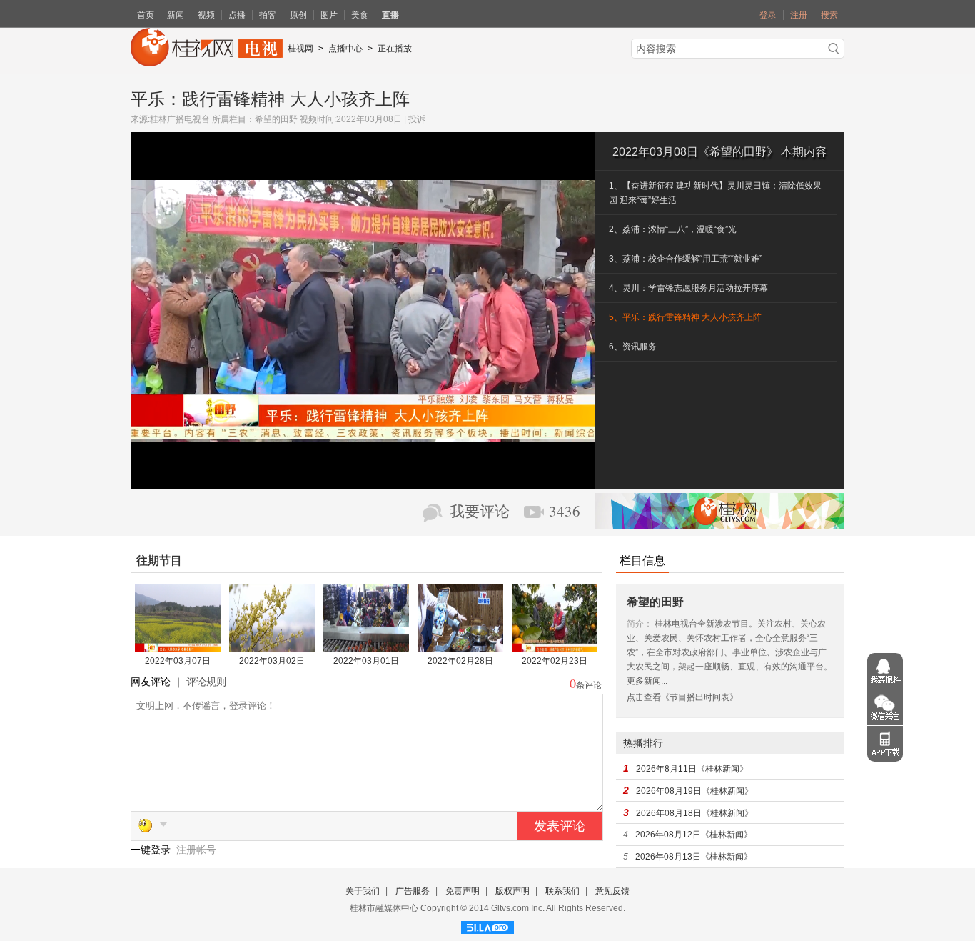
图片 (329, 15)
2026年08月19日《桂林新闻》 (694, 791)
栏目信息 (642, 560)
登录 (768, 15)
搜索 (829, 15)
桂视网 (300, 49)
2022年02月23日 (554, 661)
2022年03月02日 (272, 661)
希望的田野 (276, 119)
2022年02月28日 (460, 661)
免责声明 (462, 891)
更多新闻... (647, 681)
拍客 (267, 15)
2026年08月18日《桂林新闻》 (694, 813)
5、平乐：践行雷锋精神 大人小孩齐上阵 (685, 317)
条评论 (589, 685)
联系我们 (562, 891)
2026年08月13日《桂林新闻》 (693, 857)
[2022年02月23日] (554, 647)
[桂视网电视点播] (207, 61)
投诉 (416, 119)
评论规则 (206, 681)
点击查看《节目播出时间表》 (682, 697)
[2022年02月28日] (460, 647)
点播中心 (345, 49)
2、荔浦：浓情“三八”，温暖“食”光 (673, 229)
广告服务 (412, 891)
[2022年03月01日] (366, 647)
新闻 (175, 15)
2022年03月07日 (178, 661)
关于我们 (362, 891)
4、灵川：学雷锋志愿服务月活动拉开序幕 (688, 288)
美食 (359, 15)
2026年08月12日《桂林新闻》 (693, 835)
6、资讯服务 (633, 347)
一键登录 (152, 849)
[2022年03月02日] (272, 647)
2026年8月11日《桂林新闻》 (692, 769)
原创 (298, 15)
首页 (145, 15)
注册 (798, 15)
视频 (206, 15)
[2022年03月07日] (178, 647)
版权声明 (512, 891)
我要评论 (480, 511)
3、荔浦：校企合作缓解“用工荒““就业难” (685, 259)
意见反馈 (612, 891)
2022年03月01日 (366, 661)
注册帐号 (196, 849)
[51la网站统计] (487, 925)
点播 (237, 15)
